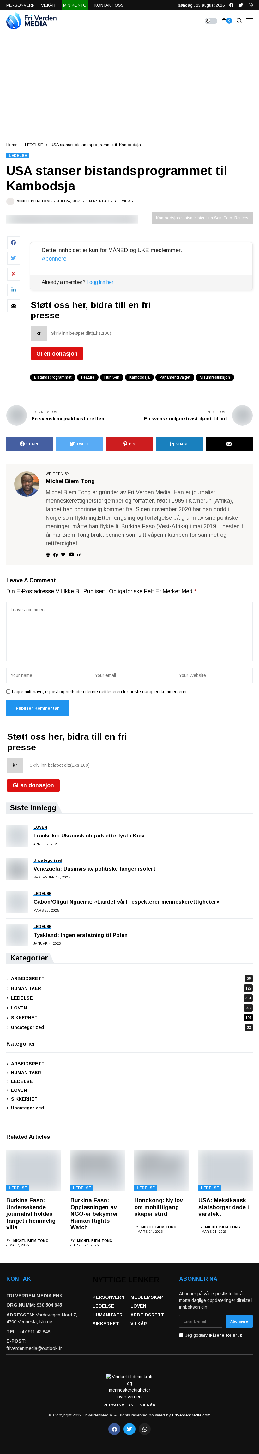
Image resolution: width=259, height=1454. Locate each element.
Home (11, 144)
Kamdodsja (139, 377)
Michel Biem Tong (34, 201)
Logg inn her (100, 282)
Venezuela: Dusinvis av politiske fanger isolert (94, 869)
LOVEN (131, 1007)
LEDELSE (34, 144)
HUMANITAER (131, 988)
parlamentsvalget (175, 377)
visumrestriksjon (215, 377)
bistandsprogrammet (52, 377)
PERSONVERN (108, 1297)
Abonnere (54, 259)
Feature (87, 377)
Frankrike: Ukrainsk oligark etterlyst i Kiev (88, 836)
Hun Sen (111, 377)
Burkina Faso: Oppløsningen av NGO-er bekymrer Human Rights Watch (94, 1214)
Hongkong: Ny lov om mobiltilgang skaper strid (158, 1207)
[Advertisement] (129, 78)
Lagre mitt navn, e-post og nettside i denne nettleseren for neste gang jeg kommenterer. (100, 691)
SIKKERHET (131, 1017)
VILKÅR (138, 1323)
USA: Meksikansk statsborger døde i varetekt (223, 1207)
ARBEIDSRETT (131, 978)
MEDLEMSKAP (146, 1297)
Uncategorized (131, 1027)
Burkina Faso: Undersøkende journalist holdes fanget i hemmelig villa (31, 1214)
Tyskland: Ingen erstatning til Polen (80, 935)
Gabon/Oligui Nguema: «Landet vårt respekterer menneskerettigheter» (126, 902)
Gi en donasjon (57, 354)
